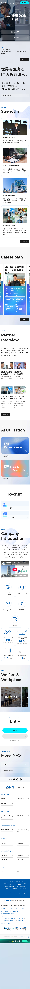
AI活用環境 (3, 843)
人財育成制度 (20, 855)
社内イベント (20, 859)
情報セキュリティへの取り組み (10, 883)
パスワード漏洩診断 (4, 911)
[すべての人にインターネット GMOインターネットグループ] (13, 937)
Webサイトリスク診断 (14, 911)
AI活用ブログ (20, 843)
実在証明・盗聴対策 (4, 916)
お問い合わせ (22, 886)
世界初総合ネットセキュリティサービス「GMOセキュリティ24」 (13, 908)
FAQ (18, 872)
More (23, 60)
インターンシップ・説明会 (22, 830)
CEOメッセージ (20, 798)
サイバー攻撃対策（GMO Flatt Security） (8, 920)
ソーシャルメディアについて (16, 884)
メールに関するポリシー (23, 883)
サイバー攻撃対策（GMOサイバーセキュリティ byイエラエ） (12, 918)
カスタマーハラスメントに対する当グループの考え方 (15, 888)
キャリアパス (20, 815)
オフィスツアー (4, 859)
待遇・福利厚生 (4, 855)
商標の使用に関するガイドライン (11, 886)
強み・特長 (3, 803)
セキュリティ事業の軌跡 (5, 923)
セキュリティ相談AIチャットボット (7, 913)
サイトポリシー (10, 881)
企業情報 (3, 798)
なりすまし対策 (20, 920)
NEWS (2, 872)
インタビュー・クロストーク (6, 816)
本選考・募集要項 (5, 829)
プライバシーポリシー (19, 881)
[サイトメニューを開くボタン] (28, 6)
